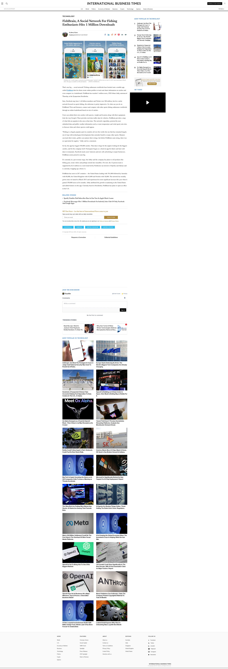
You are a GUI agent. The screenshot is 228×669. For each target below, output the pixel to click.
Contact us (105, 643)
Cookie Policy (106, 651)
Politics (94, 9)
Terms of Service (104, 221)
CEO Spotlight (83, 654)
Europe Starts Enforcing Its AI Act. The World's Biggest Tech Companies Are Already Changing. (111, 365)
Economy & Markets (104, 9)
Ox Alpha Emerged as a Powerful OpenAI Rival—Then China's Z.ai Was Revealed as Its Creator (77, 423)
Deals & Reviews (148, 9)
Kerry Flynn (74, 32)
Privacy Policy (114, 221)
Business (115, 9)
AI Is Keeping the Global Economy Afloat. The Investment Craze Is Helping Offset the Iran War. (111, 537)
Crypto (122, 9)
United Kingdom (129, 648)
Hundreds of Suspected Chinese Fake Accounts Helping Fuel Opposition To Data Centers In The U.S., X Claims (76, 394)
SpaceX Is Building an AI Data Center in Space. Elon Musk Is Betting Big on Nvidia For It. (111, 394)
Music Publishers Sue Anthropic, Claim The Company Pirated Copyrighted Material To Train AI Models (110, 595)
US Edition (221, 9)
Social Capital (83, 643)
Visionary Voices (84, 640)
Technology (130, 9)
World (87, 9)
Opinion (138, 9)
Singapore (128, 645)
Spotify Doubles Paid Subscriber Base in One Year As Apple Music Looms (88, 198)
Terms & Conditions (108, 645)
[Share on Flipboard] (115, 34)
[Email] (122, 34)
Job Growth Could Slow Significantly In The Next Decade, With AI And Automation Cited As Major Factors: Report (110, 566)
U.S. (82, 9)
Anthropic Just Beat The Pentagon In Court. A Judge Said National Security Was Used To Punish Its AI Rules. (77, 365)
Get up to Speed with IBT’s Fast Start (150, 79)
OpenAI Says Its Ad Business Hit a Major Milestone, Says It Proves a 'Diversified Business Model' (76, 595)
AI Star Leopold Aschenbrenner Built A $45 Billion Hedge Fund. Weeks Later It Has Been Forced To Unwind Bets (77, 624)
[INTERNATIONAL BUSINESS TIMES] (114, 3)
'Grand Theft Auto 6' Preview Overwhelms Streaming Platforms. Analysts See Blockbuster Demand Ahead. (110, 423)
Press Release (83, 651)
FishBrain (70, 90)
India (126, 643)
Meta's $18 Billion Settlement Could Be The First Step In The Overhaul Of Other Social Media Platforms (76, 537)
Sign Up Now (152, 83)
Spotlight (82, 648)
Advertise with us (107, 654)
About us (105, 640)
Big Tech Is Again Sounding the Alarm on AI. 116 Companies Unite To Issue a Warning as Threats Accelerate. (77, 479)
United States (128, 651)
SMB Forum (83, 645)
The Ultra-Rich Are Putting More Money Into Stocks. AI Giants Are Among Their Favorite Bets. (77, 508)
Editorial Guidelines (111, 237)
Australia (127, 640)
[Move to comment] (125, 34)
